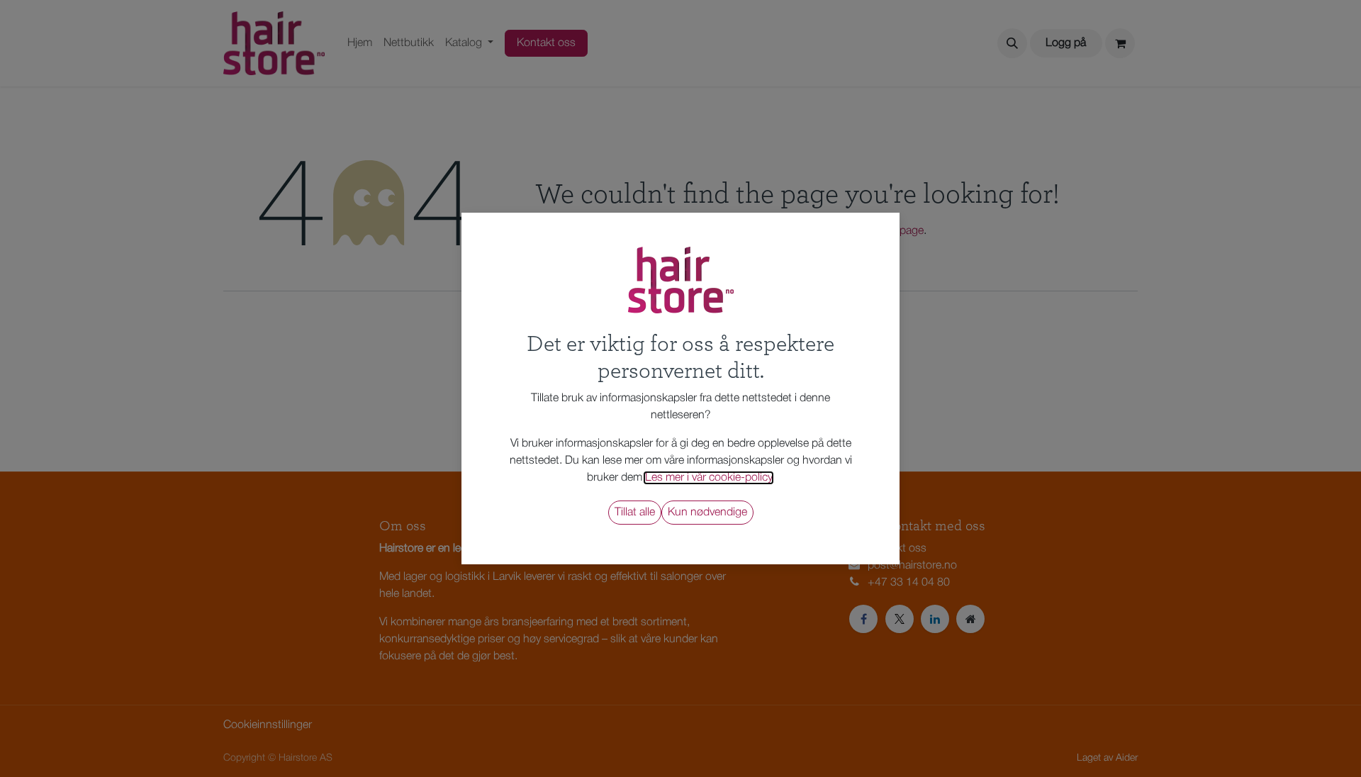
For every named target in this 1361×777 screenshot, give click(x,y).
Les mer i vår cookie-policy (708, 478)
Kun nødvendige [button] (707, 513)
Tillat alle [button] (635, 513)
